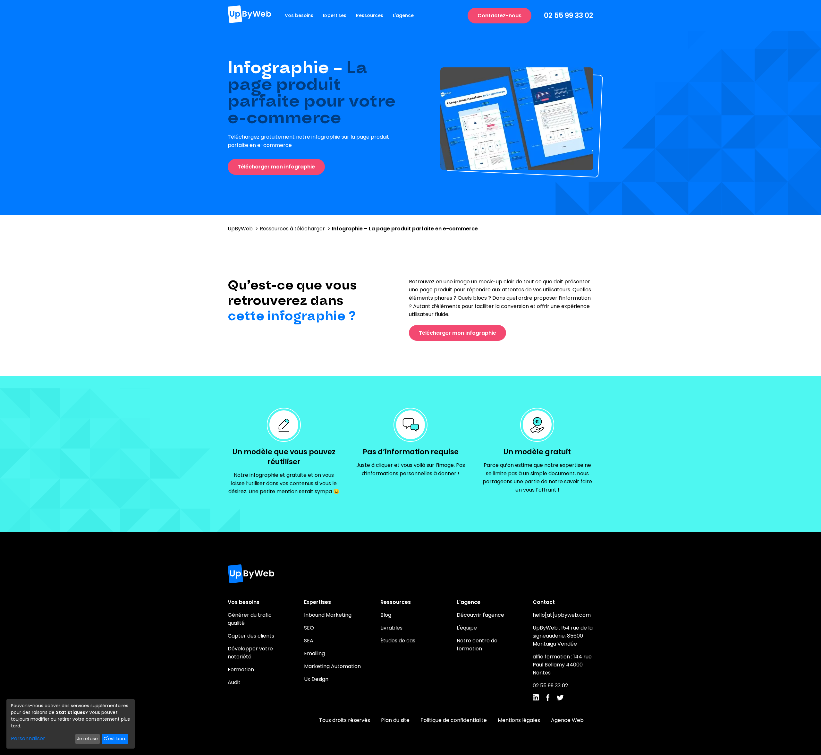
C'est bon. (115, 738)
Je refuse (87, 738)
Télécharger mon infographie (276, 166)
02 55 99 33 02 (568, 16)
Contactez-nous (499, 15)
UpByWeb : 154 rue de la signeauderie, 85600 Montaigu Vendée (563, 636)
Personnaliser (28, 738)
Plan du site (395, 720)
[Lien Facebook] (547, 698)
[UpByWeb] (249, 15)
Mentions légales (519, 720)
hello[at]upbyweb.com (562, 615)
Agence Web (567, 720)
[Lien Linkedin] (536, 698)
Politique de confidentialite (453, 720)
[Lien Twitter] (560, 699)
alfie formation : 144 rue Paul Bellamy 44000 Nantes (562, 664)
